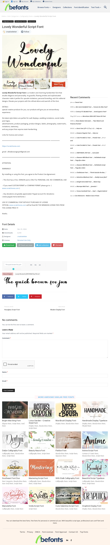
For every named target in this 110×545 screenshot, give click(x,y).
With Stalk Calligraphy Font (67, 478)
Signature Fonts (61, 456)
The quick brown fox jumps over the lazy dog (35, 282)
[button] (105, 8)
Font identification (81, 7)
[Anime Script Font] (95, 440)
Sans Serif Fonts (7, 483)
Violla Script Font (36, 506)
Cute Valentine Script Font (67, 506)
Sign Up (14, 1)
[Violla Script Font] (41, 495)
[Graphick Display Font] (95, 495)
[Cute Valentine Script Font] (68, 495)
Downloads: (8, 233)
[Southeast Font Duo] (15, 467)
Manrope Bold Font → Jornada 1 (87, 186)
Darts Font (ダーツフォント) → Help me (89, 128)
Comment (6, 338)
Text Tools (95, 7)
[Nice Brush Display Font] (68, 410)
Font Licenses (47, 532)
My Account (25, 1)
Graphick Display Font (91, 506)
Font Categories (13, 16)
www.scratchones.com (10, 188)
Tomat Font (78, 102)
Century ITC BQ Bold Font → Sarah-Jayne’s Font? (91, 112)
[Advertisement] (86, 56)
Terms (22, 532)
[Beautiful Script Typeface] (95, 467)
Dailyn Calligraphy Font (12, 450)
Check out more (26, 245)
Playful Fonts (86, 426)
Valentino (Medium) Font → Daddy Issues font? (92, 177)
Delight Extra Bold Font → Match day (88, 182)
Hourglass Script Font (12, 310)
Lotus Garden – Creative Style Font (39, 421)
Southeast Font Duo (11, 478)
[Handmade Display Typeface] (95, 410)
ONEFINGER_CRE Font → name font (88, 153)
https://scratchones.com (11, 146)
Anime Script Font (90, 450)
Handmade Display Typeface (94, 420)
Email (5, 381)
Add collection (43, 245)
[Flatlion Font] (68, 440)
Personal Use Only (24, 240)
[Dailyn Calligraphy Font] (15, 440)
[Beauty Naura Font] (41, 440)
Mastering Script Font (38, 478)
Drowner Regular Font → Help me (87, 133)
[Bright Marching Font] (15, 410)
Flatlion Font (61, 450)
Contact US (73, 532)
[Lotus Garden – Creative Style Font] (41, 410)
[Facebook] (71, 540)
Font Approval (61, 532)
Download (10, 245)
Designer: (7, 236)
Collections (67, 7)
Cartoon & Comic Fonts (90, 453)
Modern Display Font (57, 310)
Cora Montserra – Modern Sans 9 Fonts (87, 196)
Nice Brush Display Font (66, 420)
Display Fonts (33, 426)
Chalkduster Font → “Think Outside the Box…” (91, 172)
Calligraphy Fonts (26, 16)
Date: (6, 229)
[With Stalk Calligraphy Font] (68, 467)
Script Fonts (31, 21)
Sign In (6, 1)
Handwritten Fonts (20, 21)
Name (5, 372)
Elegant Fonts (6, 423)
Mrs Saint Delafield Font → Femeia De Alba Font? (92, 107)
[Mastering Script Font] (41, 467)
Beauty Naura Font (37, 450)
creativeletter (22, 236)
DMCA (37, 532)
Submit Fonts (48, 1)
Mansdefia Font (9, 506)
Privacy (30, 532)
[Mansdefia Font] (15, 495)
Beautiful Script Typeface (93, 478)
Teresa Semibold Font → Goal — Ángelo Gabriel (92, 191)
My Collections (36, 1)
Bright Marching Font (11, 420)
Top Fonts (84, 532)
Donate (58, 245)
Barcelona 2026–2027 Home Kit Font (94, 116)
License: (7, 240)
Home (4, 16)
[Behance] (67, 540)
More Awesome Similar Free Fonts (56, 397)
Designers (57, 7)
